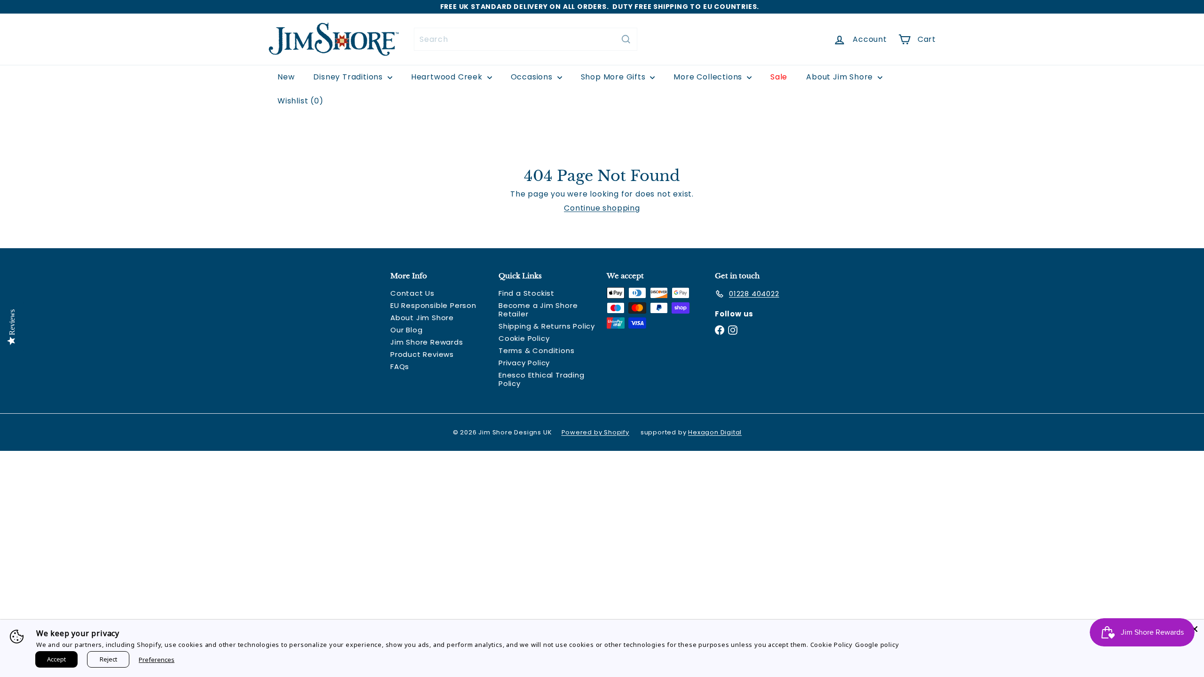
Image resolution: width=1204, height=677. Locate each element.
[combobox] (525, 39)
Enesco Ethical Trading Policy (542, 379)
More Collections (709, 76)
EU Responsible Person (433, 305)
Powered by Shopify (595, 432)
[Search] (626, 39)
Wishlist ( (298, 100)
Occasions (533, 76)
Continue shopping (602, 208)
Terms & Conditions (536, 350)
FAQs (399, 366)
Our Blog (406, 330)
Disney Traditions (349, 76)
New (285, 76)
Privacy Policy (524, 363)
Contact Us (412, 293)
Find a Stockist (526, 293)
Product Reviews (422, 354)
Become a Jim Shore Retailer (538, 309)
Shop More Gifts (614, 76)
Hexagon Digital (715, 432)
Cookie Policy (524, 338)
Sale (778, 76)
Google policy (877, 644)
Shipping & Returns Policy (547, 326)
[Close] (1194, 629)
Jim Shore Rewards (426, 342)
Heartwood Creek (448, 76)
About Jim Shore (840, 76)
